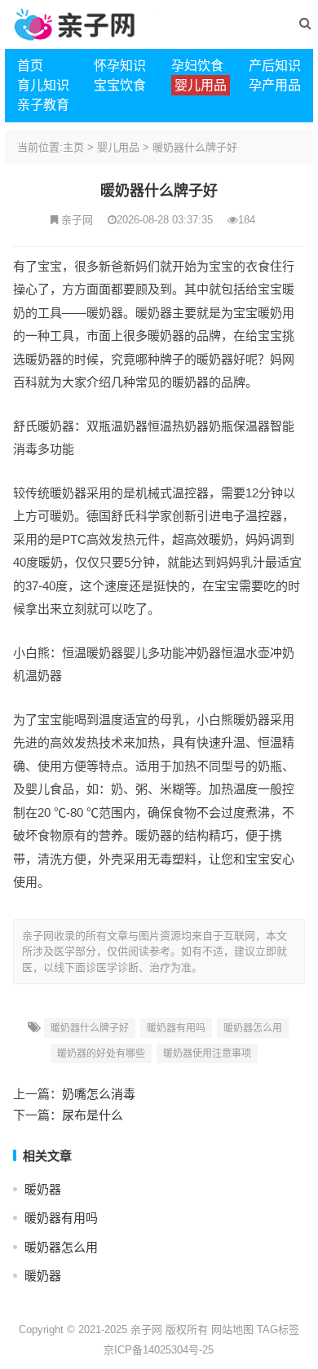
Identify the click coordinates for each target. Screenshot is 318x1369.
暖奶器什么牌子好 (194, 147)
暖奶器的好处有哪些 (101, 1053)
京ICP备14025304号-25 (159, 1350)
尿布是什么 (92, 1115)
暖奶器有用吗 (176, 1028)
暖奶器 (42, 1189)
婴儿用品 (118, 147)
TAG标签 (278, 1329)
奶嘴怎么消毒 (98, 1094)
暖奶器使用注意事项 (207, 1053)
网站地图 (232, 1329)
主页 (73, 147)
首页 (30, 66)
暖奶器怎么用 (252, 1028)
